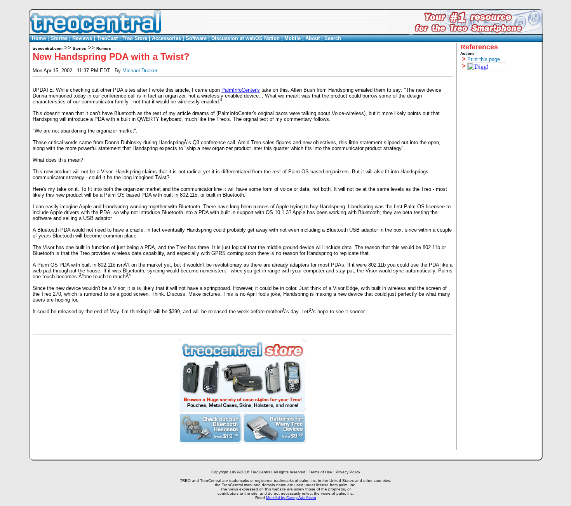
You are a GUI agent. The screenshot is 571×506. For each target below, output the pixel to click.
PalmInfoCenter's (240, 90)
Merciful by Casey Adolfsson (291, 498)
